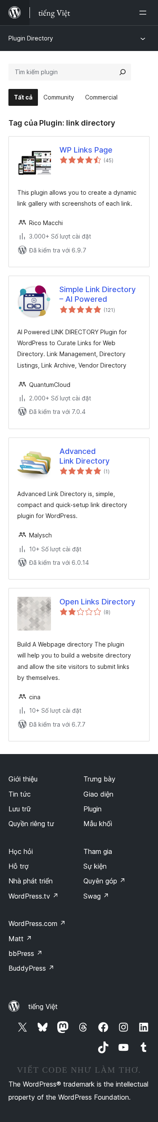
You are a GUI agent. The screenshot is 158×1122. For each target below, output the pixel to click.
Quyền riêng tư (31, 823)
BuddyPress (31, 968)
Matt (20, 938)
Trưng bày (99, 779)
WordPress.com (37, 923)
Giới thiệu (22, 779)
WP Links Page (85, 149)
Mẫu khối (97, 823)
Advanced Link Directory (84, 456)
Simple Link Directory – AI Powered (97, 294)
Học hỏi (20, 851)
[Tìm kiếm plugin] (122, 72)
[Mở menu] (144, 12)
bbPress (25, 953)
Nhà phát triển (30, 881)
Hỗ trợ (18, 866)
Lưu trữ (19, 809)
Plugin (92, 809)
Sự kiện (95, 866)
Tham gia (97, 851)
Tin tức (19, 794)
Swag (96, 896)
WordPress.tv (33, 896)
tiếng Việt (43, 1006)
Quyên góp (104, 881)
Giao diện (98, 794)
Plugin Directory (30, 38)
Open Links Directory (97, 601)
